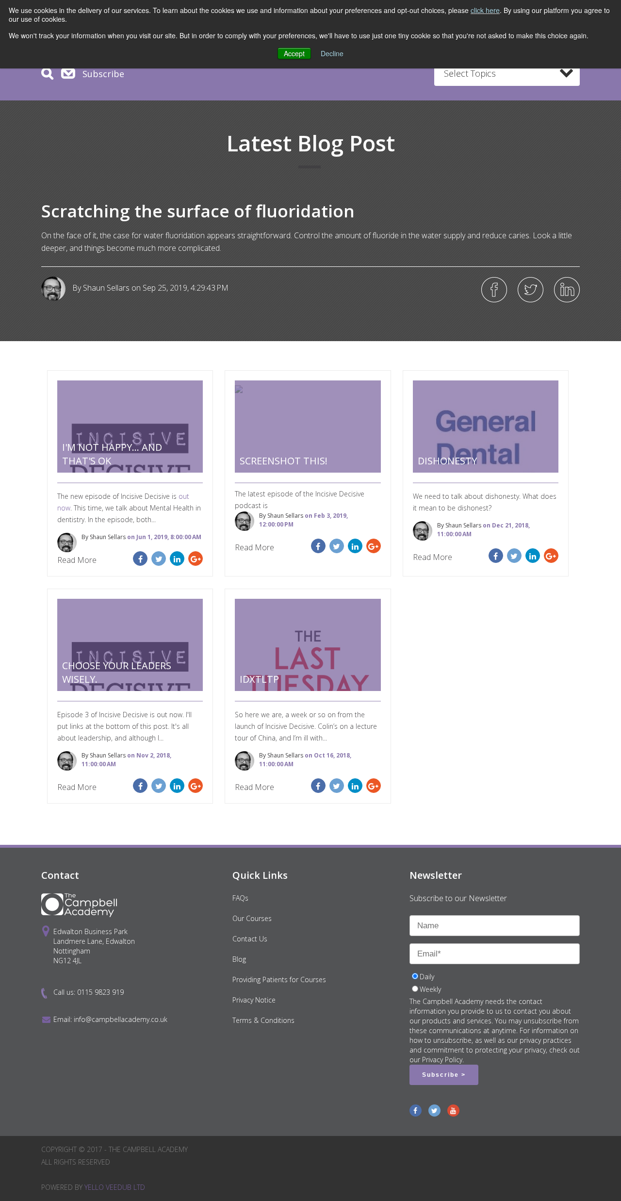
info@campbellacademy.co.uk (120, 1019)
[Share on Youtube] (453, 1110)
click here (485, 10)
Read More (77, 560)
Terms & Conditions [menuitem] (263, 1020)
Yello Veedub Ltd (114, 1187)
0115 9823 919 (100, 992)
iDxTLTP (259, 679)
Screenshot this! (283, 460)
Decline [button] (332, 53)
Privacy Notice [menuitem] (254, 999)
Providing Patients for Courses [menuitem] (279, 979)
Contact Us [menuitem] (249, 938)
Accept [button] (294, 53)
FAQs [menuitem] (240, 898)
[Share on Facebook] (494, 289)
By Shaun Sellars (100, 287)
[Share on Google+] (195, 558)
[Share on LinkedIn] (567, 289)
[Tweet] (530, 289)
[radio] (494, 977)
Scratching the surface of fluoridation (198, 210)
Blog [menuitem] (239, 959)
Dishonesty (447, 460)
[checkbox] (494, 984)
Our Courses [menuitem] (252, 918)
